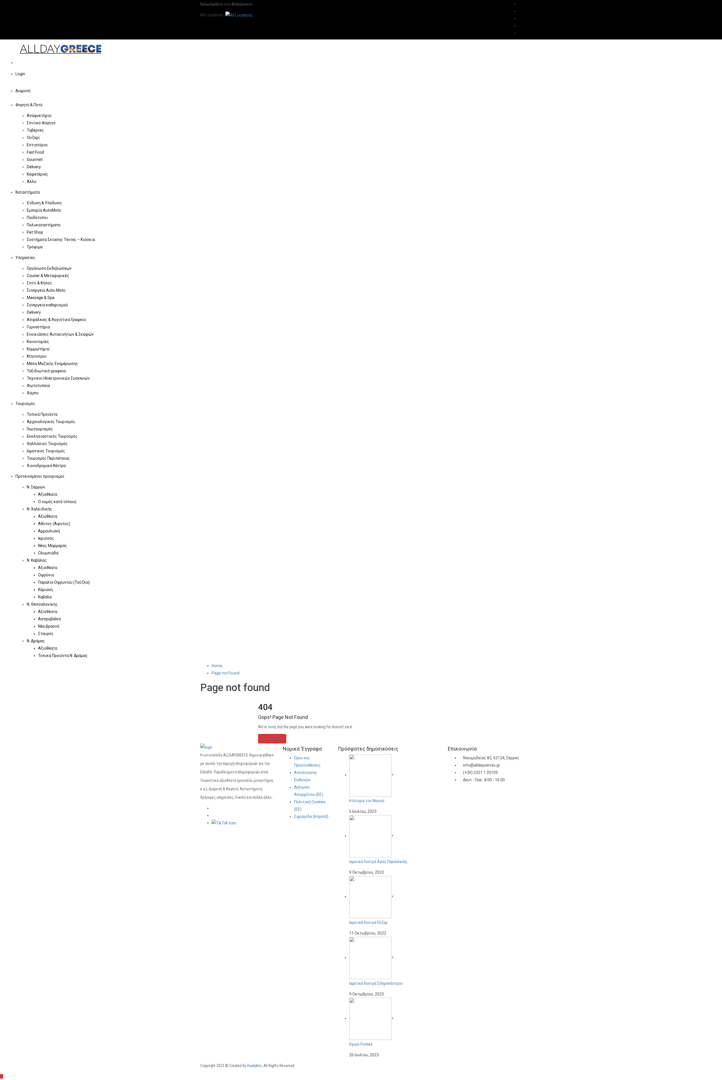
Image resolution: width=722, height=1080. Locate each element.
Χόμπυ (33, 393)
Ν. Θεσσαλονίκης (43, 604)
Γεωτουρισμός (40, 429)
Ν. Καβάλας (37, 560)
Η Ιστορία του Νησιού (366, 800)
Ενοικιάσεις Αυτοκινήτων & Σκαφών (60, 334)
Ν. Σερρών (36, 487)
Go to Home (272, 738)
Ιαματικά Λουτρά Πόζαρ (368, 922)
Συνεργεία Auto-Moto (46, 290)
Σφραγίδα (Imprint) (311, 816)
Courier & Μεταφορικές (48, 275)
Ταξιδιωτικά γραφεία (46, 371)
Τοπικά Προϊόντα (42, 414)
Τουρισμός (26, 403)
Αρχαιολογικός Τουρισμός (51, 421)
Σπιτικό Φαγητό (41, 123)
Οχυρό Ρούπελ (361, 1044)
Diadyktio (254, 1065)
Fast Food (35, 152)
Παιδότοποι (37, 217)
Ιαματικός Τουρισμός (46, 451)
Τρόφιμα (35, 247)
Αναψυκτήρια (39, 115)
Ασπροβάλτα (49, 619)
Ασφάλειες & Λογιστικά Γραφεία (56, 319)
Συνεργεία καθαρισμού (47, 305)
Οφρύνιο (46, 575)
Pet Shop (35, 232)
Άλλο (31, 181)
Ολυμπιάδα (48, 553)
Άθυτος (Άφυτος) (54, 523)
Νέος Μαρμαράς (52, 545)
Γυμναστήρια (38, 327)
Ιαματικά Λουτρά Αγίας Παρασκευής (378, 861)
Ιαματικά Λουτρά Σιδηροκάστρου (376, 983)
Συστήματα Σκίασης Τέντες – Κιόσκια (61, 239)
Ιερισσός (46, 538)
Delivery (34, 167)
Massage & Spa (40, 297)
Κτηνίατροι (37, 356)
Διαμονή (23, 90)
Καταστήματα (28, 192)
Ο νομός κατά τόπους (57, 501)
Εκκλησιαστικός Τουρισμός (52, 436)
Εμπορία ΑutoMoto (44, 210)
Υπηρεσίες (26, 257)
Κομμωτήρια (38, 349)
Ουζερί (33, 137)
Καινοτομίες (38, 341)
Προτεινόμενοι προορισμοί (40, 476)
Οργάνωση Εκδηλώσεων (49, 268)
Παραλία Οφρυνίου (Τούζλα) (64, 582)
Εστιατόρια (37, 145)
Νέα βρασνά (48, 626)
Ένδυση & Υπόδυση (44, 203)
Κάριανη (45, 589)
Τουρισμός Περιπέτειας (48, 458)
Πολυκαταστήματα (43, 225)
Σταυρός (46, 633)
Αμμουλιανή (49, 531)
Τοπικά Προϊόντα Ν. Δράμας (63, 655)
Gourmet (35, 159)
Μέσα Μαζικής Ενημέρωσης (52, 363)
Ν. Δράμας (36, 641)
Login (20, 74)
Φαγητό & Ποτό (29, 105)
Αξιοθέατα (47, 494)
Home (217, 665)
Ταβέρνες (35, 130)
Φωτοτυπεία (38, 385)
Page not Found (225, 673)
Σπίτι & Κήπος (39, 283)
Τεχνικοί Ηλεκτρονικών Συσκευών (58, 378)
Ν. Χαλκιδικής (40, 509)
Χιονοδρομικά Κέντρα (46, 465)
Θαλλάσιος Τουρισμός (47, 443)
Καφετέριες (37, 174)
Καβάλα (45, 597)
